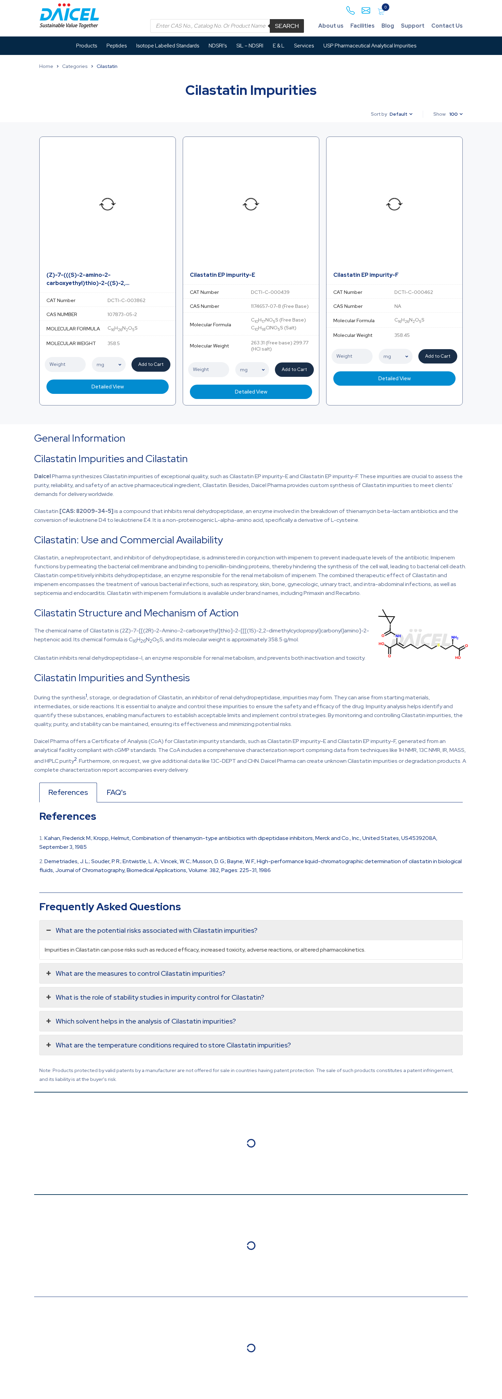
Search (287, 26)
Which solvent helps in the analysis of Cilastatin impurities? (146, 1021)
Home (46, 66)
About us (331, 25)
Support (412, 25)
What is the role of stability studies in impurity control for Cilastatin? (160, 997)
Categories (75, 66)
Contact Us (447, 25)
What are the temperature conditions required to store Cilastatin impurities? (173, 1045)
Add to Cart (151, 364)
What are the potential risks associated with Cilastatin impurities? (156, 930)
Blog (387, 25)
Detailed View (108, 386)
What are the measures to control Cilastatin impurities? (140, 973)
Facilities (362, 25)
